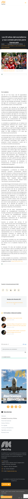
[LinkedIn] (11, 290)
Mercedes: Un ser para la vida (14, 318)
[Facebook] (3, 290)
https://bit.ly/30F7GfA (17, 261)
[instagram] (16, 407)
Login (25, 344)
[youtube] (20, 407)
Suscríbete (5, 484)
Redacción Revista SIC (9, 71)
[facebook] (8, 407)
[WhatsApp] (18, 290)
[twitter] (12, 407)
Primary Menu (25, 3)
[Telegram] (14, 290)
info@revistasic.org (11, 471)
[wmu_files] (25, 352)
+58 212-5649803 (12, 466)
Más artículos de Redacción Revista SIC (15, 303)
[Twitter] (7, 290)
